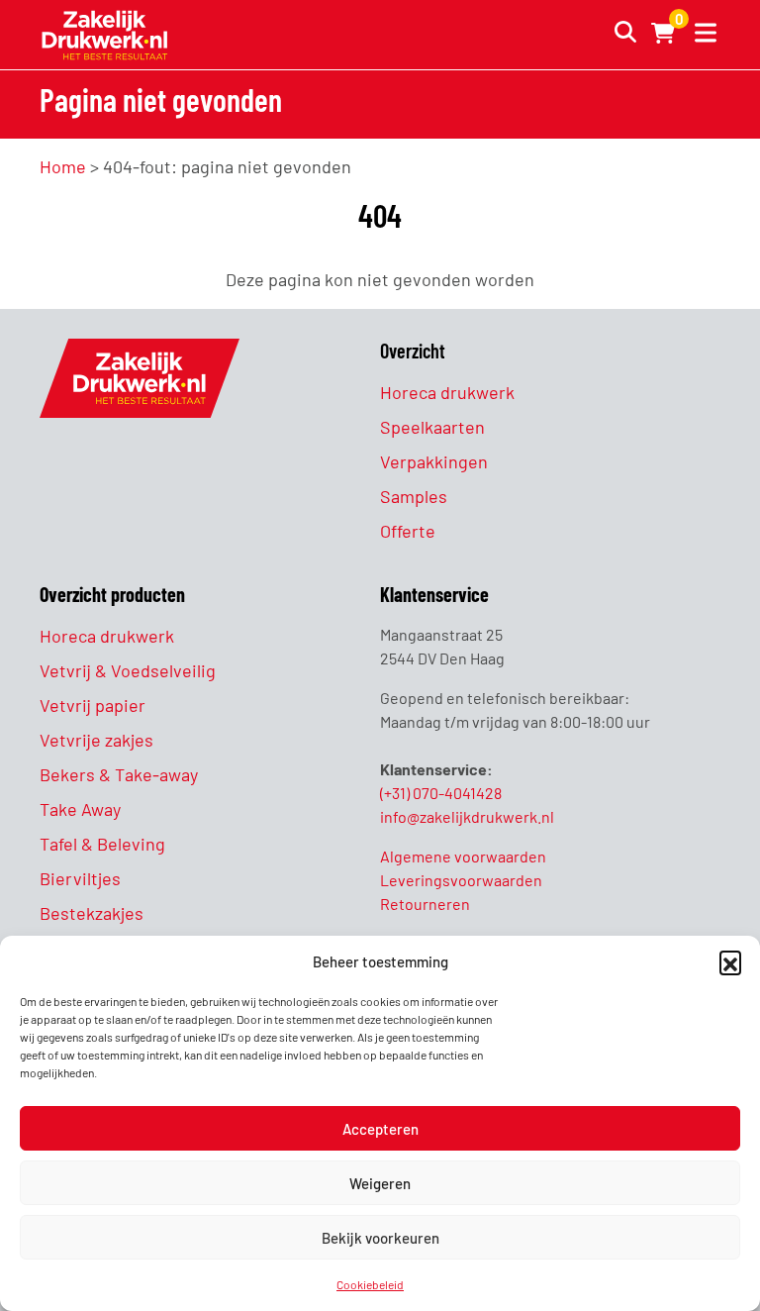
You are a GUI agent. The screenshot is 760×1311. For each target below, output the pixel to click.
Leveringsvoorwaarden (461, 879)
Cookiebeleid (370, 1284)
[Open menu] (701, 34)
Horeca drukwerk (447, 392)
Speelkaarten (432, 427)
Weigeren (380, 1183)
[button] (730, 961)
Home (63, 166)
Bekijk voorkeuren (380, 1238)
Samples (413, 496)
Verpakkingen (434, 461)
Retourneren (425, 903)
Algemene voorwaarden (463, 856)
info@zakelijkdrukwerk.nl (467, 816)
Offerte (407, 531)
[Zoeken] (619, 34)
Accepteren (380, 1129)
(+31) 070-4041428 (441, 792)
